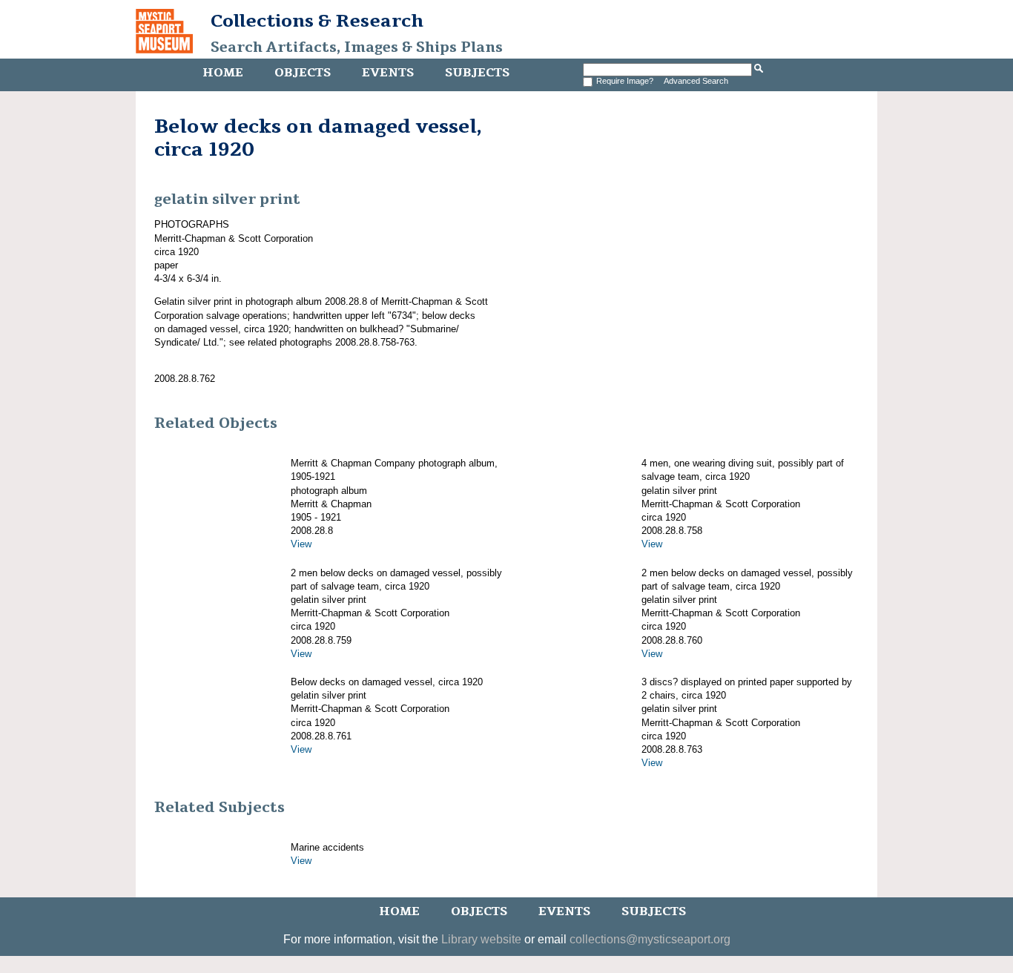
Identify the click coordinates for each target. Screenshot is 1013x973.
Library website (481, 939)
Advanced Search (696, 80)
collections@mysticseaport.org (650, 939)
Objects (302, 73)
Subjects (477, 73)
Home (222, 73)
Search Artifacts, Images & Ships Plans (357, 47)
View (301, 544)
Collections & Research (317, 21)
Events (388, 73)
